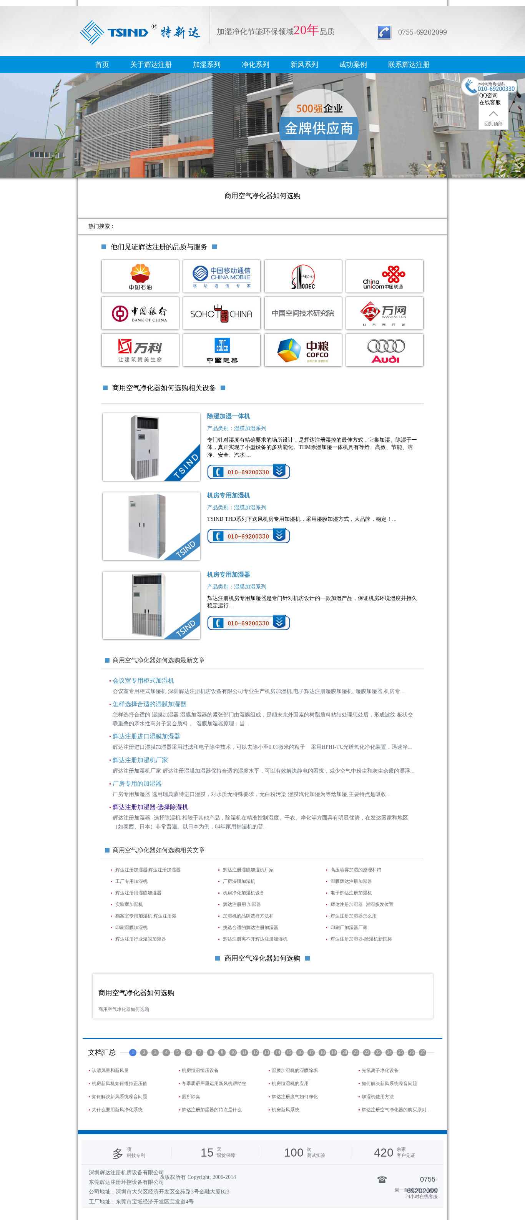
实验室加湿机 (129, 904)
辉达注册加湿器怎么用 (354, 916)
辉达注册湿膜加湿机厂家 (248, 870)
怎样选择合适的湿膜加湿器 (149, 704)
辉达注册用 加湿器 (242, 904)
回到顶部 (493, 123)
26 (411, 1052)
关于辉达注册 (151, 64)
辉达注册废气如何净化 (295, 1096)
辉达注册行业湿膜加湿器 (140, 939)
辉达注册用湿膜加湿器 (138, 893)
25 (400, 1052)
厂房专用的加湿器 (137, 783)
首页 (102, 64)
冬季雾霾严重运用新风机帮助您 (214, 1083)
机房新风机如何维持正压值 (119, 1083)
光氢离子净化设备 (380, 1070)
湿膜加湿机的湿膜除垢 (295, 1070)
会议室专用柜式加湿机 (143, 680)
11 (244, 1052)
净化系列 (255, 64)
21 (356, 1052)
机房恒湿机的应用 (290, 1083)
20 (344, 1052)
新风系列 (304, 64)
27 (422, 1052)
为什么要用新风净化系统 (117, 1109)
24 (389, 1052)
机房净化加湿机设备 (243, 893)
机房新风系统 (285, 1109)
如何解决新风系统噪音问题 (389, 1083)
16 (300, 1052)
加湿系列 (207, 64)
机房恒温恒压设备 (200, 1070)
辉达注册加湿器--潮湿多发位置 (362, 904)
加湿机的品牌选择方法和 (248, 916)
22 (367, 1052)
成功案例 (353, 64)
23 (378, 1052)
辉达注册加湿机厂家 (140, 760)
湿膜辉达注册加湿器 (351, 881)
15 (289, 1052)
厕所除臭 (191, 1096)
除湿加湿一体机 (228, 416)
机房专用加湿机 (228, 495)
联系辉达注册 (409, 64)
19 (333, 1052)
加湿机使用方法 (378, 1096)
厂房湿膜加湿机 (239, 881)
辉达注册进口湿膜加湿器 (146, 736)
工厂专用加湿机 (131, 881)
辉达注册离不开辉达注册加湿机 (255, 939)
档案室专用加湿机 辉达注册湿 (145, 916)
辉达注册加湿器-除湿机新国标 (361, 939)
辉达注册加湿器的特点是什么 (212, 1109)
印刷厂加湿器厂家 (349, 927)
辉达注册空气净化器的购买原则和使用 (398, 1109)
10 (233, 1052)
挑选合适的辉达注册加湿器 (250, 927)
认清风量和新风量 (110, 1070)
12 (255, 1052)
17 (311, 1052)
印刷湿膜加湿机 (131, 927)
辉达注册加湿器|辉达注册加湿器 (148, 870)
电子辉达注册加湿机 (351, 893)
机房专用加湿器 (228, 574)
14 (278, 1052)
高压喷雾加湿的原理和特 (356, 870)
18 (322, 1052)
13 (266, 1052)
